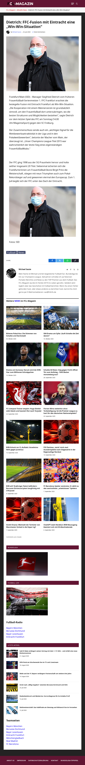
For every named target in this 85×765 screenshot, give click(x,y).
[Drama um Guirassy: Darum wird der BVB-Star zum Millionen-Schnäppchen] (23, 354)
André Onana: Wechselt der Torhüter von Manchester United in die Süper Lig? (23, 526)
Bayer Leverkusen (14, 634)
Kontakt (54, 760)
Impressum (21, 760)
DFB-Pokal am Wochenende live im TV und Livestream (39, 662)
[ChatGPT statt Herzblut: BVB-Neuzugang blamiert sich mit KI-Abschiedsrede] (61, 509)
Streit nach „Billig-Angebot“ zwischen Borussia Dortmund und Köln (44, 685)
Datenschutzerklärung (38, 760)
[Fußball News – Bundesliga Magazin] (20, 3)
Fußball (11, 252)
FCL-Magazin (10, 10)
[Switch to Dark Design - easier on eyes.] (76, 4)
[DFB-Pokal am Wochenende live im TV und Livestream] (12, 665)
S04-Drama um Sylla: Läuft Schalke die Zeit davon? (61, 334)
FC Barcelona (12, 744)
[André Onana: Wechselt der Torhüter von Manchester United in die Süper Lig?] (23, 509)
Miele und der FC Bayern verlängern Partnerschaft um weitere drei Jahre (45, 674)
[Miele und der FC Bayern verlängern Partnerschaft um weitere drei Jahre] (12, 676)
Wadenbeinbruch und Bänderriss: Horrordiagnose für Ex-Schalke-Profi (45, 696)
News (21, 252)
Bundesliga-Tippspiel (69, 760)
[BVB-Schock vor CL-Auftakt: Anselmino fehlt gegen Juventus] (23, 432)
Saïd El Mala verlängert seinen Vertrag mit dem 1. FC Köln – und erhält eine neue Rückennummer (48, 652)
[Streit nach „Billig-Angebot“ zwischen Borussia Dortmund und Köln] (12, 688)
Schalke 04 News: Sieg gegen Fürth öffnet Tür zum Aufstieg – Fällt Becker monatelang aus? (61, 372)
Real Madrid (12, 741)
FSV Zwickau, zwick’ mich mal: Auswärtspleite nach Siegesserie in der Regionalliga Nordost (59, 449)
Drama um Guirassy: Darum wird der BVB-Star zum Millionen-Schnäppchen (23, 371)
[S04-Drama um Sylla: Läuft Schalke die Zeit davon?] (61, 318)
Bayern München (14, 628)
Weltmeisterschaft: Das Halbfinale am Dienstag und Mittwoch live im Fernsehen (48, 707)
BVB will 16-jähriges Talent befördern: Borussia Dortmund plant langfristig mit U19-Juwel (23, 488)
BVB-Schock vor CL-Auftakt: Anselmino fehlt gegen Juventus (22, 448)
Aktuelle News (22, 10)
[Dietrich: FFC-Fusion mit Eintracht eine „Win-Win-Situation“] (42, 91)
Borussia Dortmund (15, 631)
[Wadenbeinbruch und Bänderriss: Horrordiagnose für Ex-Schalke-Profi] (12, 699)
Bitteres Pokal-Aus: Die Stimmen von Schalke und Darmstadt (21, 334)
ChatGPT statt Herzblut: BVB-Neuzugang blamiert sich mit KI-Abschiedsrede (60, 526)
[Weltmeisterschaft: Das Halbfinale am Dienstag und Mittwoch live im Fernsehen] (12, 710)
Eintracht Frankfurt (15, 636)
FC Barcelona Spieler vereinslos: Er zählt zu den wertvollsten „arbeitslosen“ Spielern (61, 487)
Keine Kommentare (39, 32)
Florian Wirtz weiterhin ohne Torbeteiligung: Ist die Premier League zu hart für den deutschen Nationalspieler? (60, 411)
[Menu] (72, 3)
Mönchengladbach (15, 738)
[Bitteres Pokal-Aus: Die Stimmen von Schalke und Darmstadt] (23, 318)
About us (10, 760)
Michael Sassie (16, 32)
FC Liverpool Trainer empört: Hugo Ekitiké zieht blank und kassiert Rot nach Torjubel (23, 410)
